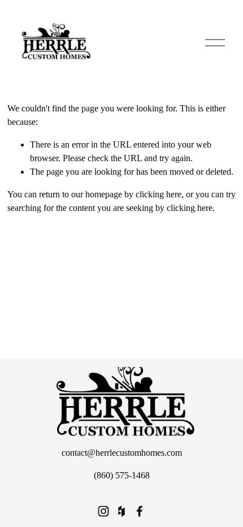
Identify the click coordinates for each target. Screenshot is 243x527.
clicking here (158, 194)
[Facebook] (139, 511)
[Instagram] (103, 511)
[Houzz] (121, 511)
